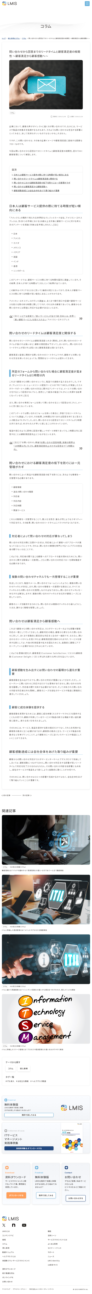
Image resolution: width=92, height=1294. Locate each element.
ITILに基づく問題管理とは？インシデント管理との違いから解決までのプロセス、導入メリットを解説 (38, 990)
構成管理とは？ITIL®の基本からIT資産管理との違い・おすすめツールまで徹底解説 (33, 870)
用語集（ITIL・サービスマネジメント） (16, 1260)
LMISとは (6, 1231)
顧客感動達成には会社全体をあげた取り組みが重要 (36, 190)
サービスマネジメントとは (57, 1239)
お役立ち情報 (23, 1081)
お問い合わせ (7, 1281)
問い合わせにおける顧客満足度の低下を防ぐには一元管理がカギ (42, 182)
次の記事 (26, 795)
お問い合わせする (75, 1198)
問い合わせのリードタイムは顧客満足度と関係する (36, 178)
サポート (51, 1252)
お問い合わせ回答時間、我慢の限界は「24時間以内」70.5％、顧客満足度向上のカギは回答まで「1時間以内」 (44, 446)
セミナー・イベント (55, 1248)
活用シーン (52, 1235)
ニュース (51, 1256)
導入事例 (24, 1068)
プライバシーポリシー (20, 1289)
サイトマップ (6, 1289)
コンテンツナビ (8, 1235)
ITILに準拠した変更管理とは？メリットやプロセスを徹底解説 (24, 930)
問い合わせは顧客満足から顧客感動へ (30, 186)
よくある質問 (53, 1244)
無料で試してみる (29, 1115)
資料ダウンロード (9, 1269)
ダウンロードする (16, 1195)
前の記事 (7, 795)
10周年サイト (53, 1265)
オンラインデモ (7, 1277)
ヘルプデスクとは (9, 1256)
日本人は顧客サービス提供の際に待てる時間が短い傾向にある (41, 174)
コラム (12, 113)
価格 (4, 1239)
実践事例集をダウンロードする (29, 1148)
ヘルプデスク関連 (39, 1081)
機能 (49, 1231)
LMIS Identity (54, 1260)
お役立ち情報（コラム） (18, 867)
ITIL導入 (10, 1081)
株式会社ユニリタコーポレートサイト (41, 1289)
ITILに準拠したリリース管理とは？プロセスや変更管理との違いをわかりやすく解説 (32, 1049)
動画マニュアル (8, 1252)
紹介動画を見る (8, 1273)
